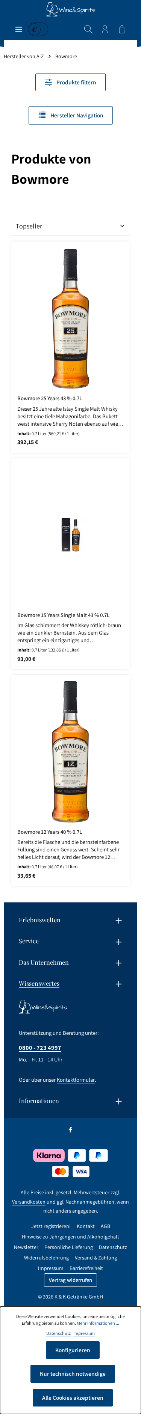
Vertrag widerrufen (70, 1279)
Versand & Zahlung (96, 1257)
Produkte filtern (75, 82)
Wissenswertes (39, 983)
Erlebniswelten (40, 920)
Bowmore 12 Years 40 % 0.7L (49, 832)
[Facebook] (70, 1131)
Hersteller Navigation (76, 115)
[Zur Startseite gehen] (70, 9)
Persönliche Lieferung (68, 1247)
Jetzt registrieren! (51, 1226)
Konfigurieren (72, 1350)
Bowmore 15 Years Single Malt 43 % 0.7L (63, 615)
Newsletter (26, 1247)
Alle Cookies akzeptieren (72, 1397)
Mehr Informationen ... (98, 1323)
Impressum (51, 1268)
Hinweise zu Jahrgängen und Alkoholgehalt (70, 1236)
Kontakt (86, 1226)
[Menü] (18, 29)
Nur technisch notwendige (73, 1373)
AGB (105, 1226)
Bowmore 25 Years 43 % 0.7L (49, 398)
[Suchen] (88, 29)
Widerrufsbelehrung (46, 1257)
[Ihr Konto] (104, 29)
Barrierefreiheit (86, 1268)
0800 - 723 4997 (40, 1047)
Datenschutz (113, 1247)
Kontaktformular (76, 1079)
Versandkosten (28, 1201)
